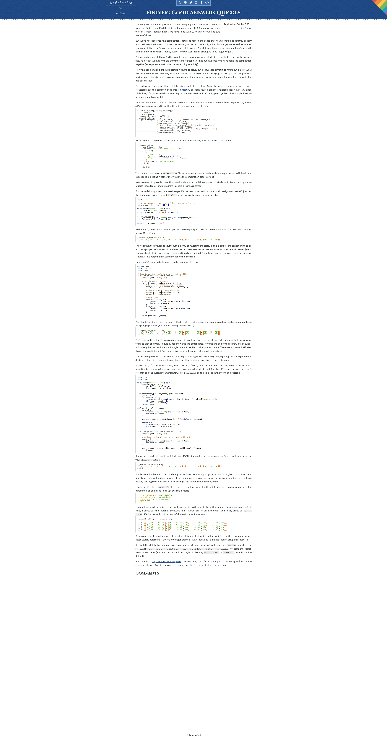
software (247, 28)
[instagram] (196, 2)
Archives (121, 13)
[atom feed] (180, 2)
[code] (207, 2)
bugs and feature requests (166, 561)
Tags (121, 8)
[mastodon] (185, 2)
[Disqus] (193, 615)
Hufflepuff (183, 90)
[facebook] (201, 2)
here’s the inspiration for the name (208, 565)
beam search (238, 507)
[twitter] (191, 2)
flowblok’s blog (123, 2)
